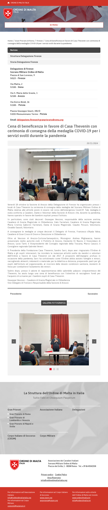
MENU (55, 25)
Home (10, 41)
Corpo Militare (47, 435)
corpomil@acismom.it (16, 506)
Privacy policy (47, 475)
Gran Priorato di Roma (24, 41)
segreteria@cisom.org (49, 500)
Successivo (93, 294)
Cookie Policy (61, 475)
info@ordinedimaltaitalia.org (54, 480)
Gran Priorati (14, 409)
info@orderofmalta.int (81, 500)
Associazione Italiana (51, 409)
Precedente (16, 294)
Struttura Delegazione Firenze (25, 56)
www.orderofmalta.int (81, 498)
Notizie (14, 50)
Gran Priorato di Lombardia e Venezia (20, 418)
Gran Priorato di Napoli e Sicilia (21, 425)
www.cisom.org (46, 498)
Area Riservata (54, 478)
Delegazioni (78, 409)
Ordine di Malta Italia (19, 14)
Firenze (39, 41)
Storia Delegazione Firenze (24, 62)
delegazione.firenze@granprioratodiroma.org (40, 119)
